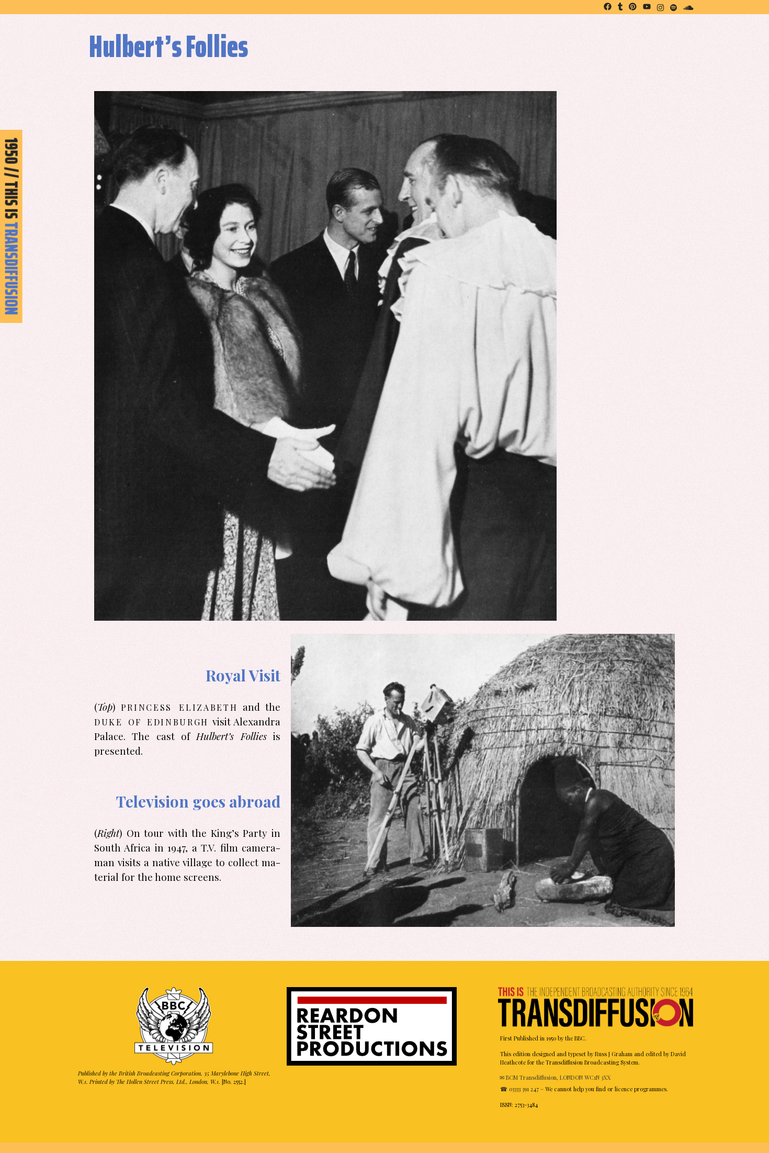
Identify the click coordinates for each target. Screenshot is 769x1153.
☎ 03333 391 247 (519, 1089)
